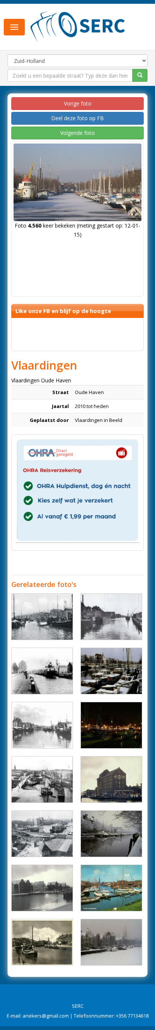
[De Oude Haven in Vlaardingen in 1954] (111, 616)
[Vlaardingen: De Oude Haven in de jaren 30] (42, 942)
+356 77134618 (132, 1015)
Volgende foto (77, 132)
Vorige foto (77, 103)
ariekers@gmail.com (46, 1015)
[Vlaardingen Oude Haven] (42, 616)
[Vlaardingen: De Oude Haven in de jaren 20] (42, 779)
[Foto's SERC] (77, 26)
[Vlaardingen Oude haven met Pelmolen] (111, 779)
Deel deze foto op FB (77, 118)
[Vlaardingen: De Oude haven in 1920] (42, 833)
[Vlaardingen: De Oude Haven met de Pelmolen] (42, 671)
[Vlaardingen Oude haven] (111, 725)
